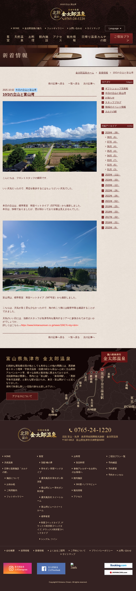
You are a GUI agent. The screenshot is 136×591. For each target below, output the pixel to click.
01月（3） (112, 169)
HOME (16, 28)
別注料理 (80, 462)
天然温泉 (19, 38)
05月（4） (112, 151)
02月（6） (112, 165)
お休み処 (11, 484)
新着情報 (103, 72)
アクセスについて (22, 396)
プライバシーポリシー (102, 550)
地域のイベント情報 (115, 107)
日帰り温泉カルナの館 (94, 38)
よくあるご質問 (57, 550)
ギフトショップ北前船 (116, 88)
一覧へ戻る (74, 83)
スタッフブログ (113, 102)
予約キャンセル (115, 475)
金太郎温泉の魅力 (33, 28)
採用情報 (25, 550)
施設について (13, 478)
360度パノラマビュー (86, 484)
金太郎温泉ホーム (85, 72)
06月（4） (112, 146)
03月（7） (112, 160)
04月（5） (112, 155)
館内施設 (44, 38)
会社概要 (10, 550)
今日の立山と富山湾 (115, 93)
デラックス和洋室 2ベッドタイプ (50, 526)
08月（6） (112, 137)
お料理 (32, 38)
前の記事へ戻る (56, 83)
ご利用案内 (12, 490)
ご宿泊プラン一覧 (116, 456)
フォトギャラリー (55, 28)
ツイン (54, 539)
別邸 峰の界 (46, 462)
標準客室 (45, 516)
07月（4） (112, 141)
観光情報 (71, 38)
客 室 (8, 38)
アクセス (57, 38)
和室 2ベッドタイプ (50, 522)
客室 (41, 456)
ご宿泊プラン (122, 38)
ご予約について (78, 550)
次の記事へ (89, 83)
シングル (45, 539)
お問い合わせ (75, 28)
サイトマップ (93, 28)
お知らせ (109, 97)
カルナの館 (111, 111)
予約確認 (112, 462)
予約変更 (112, 468)
